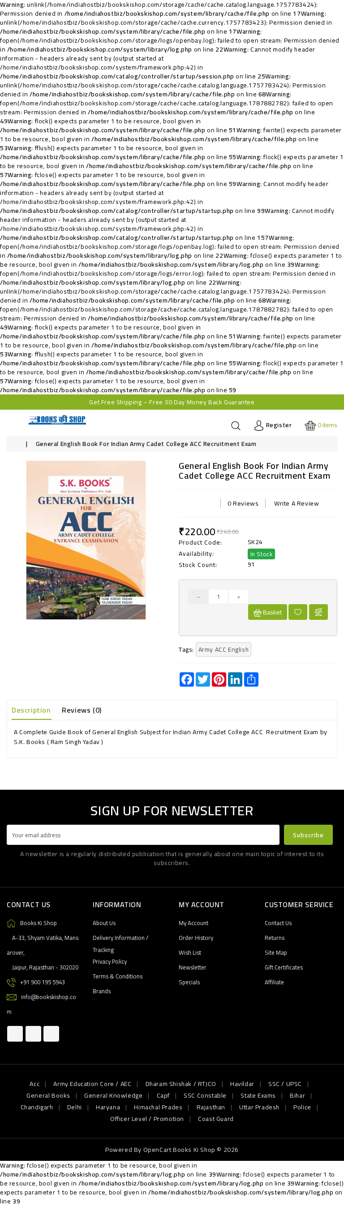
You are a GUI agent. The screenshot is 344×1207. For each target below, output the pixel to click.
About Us (104, 922)
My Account (193, 922)
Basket (272, 612)
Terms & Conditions (117, 976)
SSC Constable (205, 1095)
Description (31, 710)
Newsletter (192, 967)
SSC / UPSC (285, 1084)
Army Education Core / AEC (92, 1084)
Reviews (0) (82, 710)
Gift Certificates (284, 967)
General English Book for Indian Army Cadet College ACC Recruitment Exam (146, 444)
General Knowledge (113, 1095)
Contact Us (278, 922)
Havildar (242, 1084)
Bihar (297, 1095)
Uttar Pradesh (259, 1107)
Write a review (296, 503)
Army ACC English (223, 649)
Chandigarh (37, 1107)
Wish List (190, 952)
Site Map (276, 952)
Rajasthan (211, 1107)
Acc (34, 1084)
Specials (189, 982)
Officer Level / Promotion (147, 1119)
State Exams (258, 1095)
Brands (102, 991)
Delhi (74, 1107)
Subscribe (308, 835)
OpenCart (157, 1149)
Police (302, 1107)
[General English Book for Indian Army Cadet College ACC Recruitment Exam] (86, 540)
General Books (48, 1095)
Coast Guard (216, 1119)
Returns (274, 937)
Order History (196, 937)
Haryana (108, 1107)
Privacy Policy (110, 961)
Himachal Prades (158, 1107)
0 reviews (243, 503)
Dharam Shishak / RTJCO (181, 1084)
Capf (163, 1095)
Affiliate (274, 982)
